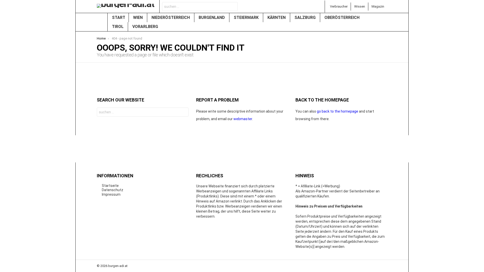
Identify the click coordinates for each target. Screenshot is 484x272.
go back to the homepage (337, 111)
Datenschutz (112, 190)
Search (232, 7)
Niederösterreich (171, 17)
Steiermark (247, 17)
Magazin (378, 6)
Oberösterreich (342, 17)
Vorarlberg (145, 26)
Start (118, 17)
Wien (138, 17)
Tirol (118, 26)
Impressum (111, 194)
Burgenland (212, 17)
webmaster (242, 119)
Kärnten (277, 17)
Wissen (359, 6)
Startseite (110, 186)
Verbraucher (339, 6)
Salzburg (305, 17)
